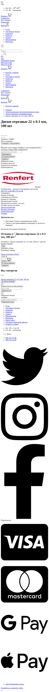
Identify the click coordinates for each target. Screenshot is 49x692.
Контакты (9, 42)
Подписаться (6, 520)
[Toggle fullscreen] (4, 135)
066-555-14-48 (6, 63)
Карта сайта (10, 320)
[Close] (2, 146)
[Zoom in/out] (6, 135)
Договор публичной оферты (16, 322)
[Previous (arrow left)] (2, 137)
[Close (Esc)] (2, 135)
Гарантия (9, 33)
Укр (2, 4)
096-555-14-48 (6, 65)
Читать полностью (8, 207)
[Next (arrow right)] (4, 137)
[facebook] (24, 518)
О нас (7, 29)
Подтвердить (6, 154)
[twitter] (24, 389)
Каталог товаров (11, 73)
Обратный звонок (8, 61)
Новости (8, 36)
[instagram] (24, 443)
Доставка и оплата (12, 31)
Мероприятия (10, 40)
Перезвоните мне (8, 302)
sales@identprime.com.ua (14, 684)
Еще (3, 246)
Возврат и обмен (11, 324)
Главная (8, 110)
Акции (8, 38)
